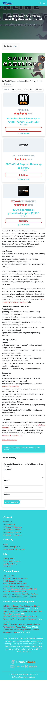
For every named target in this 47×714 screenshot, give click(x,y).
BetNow (15, 201)
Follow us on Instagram (12, 535)
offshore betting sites (10, 386)
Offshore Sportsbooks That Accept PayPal (20, 589)
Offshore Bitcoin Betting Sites (15, 583)
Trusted (6, 450)
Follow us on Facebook (12, 527)
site (38, 447)
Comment (8, 469)
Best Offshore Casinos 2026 (14, 549)
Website (7, 494)
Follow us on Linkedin (12, 529)
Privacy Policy (8, 558)
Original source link (9, 440)
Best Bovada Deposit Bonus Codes (16, 586)
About (5, 544)
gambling (26, 447)
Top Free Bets (8, 576)
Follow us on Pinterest (12, 532)
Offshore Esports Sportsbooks (15, 578)
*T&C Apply (23, 124)
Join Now (23, 129)
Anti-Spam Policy (10, 564)
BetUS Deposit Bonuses (12, 581)
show (15, 46)
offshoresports (30, 24)
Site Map (6, 566)
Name (6, 480)
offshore (33, 447)
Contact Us (7, 522)
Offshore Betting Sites (13, 447)
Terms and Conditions (11, 561)
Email (6, 487)
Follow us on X (9, 524)
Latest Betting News (11, 547)
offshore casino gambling (12, 435)
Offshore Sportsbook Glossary (15, 591)
